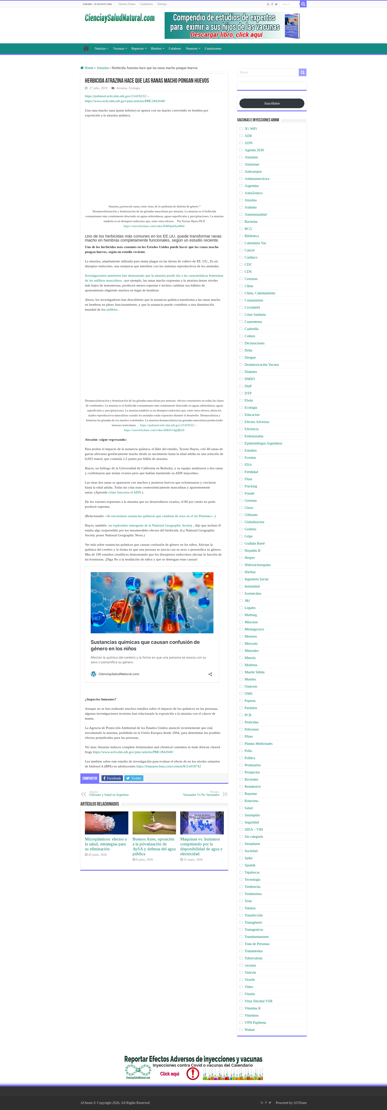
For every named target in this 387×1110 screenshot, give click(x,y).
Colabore (175, 48)
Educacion (252, 415)
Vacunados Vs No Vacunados (201, 793)
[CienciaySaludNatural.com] (119, 17)
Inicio (86, 48)
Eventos (250, 457)
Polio (248, 751)
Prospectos (252, 772)
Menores (251, 636)
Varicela (250, 972)
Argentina (252, 186)
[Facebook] (272, 4)
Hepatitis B (252, 550)
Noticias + (101, 48)
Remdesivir (253, 786)
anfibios (112, 309)
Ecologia (134, 88)
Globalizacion (254, 522)
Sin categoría (254, 836)
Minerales (251, 651)
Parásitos (251, 708)
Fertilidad (251, 472)
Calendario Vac (255, 243)
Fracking (251, 486)
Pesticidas (251, 722)
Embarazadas (254, 436)
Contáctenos (146, 4)
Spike (249, 858)
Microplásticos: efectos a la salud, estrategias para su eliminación (106, 844)
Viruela (250, 994)
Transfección (254, 915)
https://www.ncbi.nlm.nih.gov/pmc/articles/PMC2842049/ (125, 101)
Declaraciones (254, 343)
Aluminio (251, 157)
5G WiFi (251, 129)
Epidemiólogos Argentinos (263, 443)
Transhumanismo (257, 937)
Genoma (251, 500)
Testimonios (253, 894)
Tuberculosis (253, 958)
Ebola (249, 400)
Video (249, 987)
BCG (248, 229)
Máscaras (251, 622)
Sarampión (252, 815)
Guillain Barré (255, 543)
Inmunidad (252, 586)
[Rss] (268, 4)
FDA (248, 465)
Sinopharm (252, 844)
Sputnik (250, 865)
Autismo (251, 207)
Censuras (251, 279)
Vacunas (118, 48)
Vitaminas (252, 1015)
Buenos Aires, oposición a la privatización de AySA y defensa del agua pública (154, 846)
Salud (249, 808)
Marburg (251, 615)
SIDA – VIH (254, 829)
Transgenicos (254, 929)
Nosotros (192, 48)
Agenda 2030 (254, 150)
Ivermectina (253, 593)
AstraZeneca (253, 193)
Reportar (137, 48)
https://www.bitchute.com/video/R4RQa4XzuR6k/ (154, 226)
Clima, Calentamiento (260, 293)
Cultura (250, 336)
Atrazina (103, 68)
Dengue (250, 357)
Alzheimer (252, 164)
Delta (248, 350)
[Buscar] (303, 4)
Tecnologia (252, 879)
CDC (248, 264)
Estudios (251, 450)
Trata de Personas (257, 944)
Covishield (252, 307)
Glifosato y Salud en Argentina (109, 793)
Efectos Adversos (257, 422)
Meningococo (254, 629)
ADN (249, 143)
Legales (250, 608)
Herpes (250, 558)
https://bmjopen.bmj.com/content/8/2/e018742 (168, 766)
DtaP (248, 386)
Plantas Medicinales (259, 744)
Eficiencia (252, 429)
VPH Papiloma (255, 1022)
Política (250, 758)
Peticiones (252, 729)
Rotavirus (251, 801)
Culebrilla (251, 329)
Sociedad (251, 851)
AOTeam (300, 1103)
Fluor (248, 479)
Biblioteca (252, 236)
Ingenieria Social (256, 579)
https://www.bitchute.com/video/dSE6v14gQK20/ (154, 430)
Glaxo (249, 508)
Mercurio (251, 643)
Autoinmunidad (256, 214)
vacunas (250, 965)
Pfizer (249, 736)
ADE (248, 136)
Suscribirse (272, 103)
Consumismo (254, 300)
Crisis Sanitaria (255, 314)
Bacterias (251, 221)
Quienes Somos (127, 4)
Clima (249, 286)
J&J (247, 600)
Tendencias (252, 887)
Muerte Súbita (254, 672)
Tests (248, 901)
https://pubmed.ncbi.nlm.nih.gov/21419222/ (116, 96)
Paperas (250, 701)
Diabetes (251, 372)
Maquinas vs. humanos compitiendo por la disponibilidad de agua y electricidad (201, 846)
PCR (248, 715)
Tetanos (250, 908)
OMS (248, 693)
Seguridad (252, 822)
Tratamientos (254, 951)
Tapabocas (252, 872)
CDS (248, 272)
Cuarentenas (253, 322)
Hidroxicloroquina (258, 565)
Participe (162, 4)
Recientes (251, 779)
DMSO (250, 379)
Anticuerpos (253, 171)
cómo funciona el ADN (124, 492)
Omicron (251, 686)
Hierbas (156, 48)
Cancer (250, 250)
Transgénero (253, 922)
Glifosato (251, 515)
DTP (248, 393)
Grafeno (250, 529)
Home (88, 68)
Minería (250, 658)
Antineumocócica (257, 179)
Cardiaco (251, 257)
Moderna (251, 665)
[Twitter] (276, 4)
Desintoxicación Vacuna (262, 364)
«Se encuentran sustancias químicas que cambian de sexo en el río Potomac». (159, 516)
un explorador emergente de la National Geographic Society (150, 525)
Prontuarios (253, 765)
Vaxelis (250, 980)
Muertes (250, 679)
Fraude (249, 493)
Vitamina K (253, 1008)
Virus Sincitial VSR (259, 1001)
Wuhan (250, 1030)
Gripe (249, 536)
